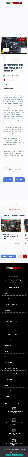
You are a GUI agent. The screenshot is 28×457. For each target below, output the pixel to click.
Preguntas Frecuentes (10, 304)
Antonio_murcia (14, 166)
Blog (5, 293)
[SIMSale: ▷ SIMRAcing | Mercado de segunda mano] (14, 3)
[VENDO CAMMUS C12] (14, 430)
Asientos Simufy (9, 362)
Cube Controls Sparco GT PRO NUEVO (14, 444)
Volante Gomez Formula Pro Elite (14, 422)
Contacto (7, 310)
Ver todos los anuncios (16, 172)
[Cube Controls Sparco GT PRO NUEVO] (14, 440)
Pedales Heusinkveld (10, 374)
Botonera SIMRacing (10, 368)
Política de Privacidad (10, 321)
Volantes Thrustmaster (10, 357)
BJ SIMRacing (8, 379)
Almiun (6, 385)
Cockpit (6, 351)
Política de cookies (9, 316)
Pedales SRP (8, 345)
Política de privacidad (17, 454)
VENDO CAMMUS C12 (14, 433)
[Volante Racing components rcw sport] (14, 408)
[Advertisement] (14, 21)
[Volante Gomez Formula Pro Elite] (14, 420)
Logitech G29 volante (10, 334)
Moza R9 (6, 396)
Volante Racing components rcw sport (14, 412)
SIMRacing (7, 340)
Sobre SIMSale (8, 299)
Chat (9, 179)
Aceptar (8, 454)
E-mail (20, 179)
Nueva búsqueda (8, 256)
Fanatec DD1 (8, 391)
